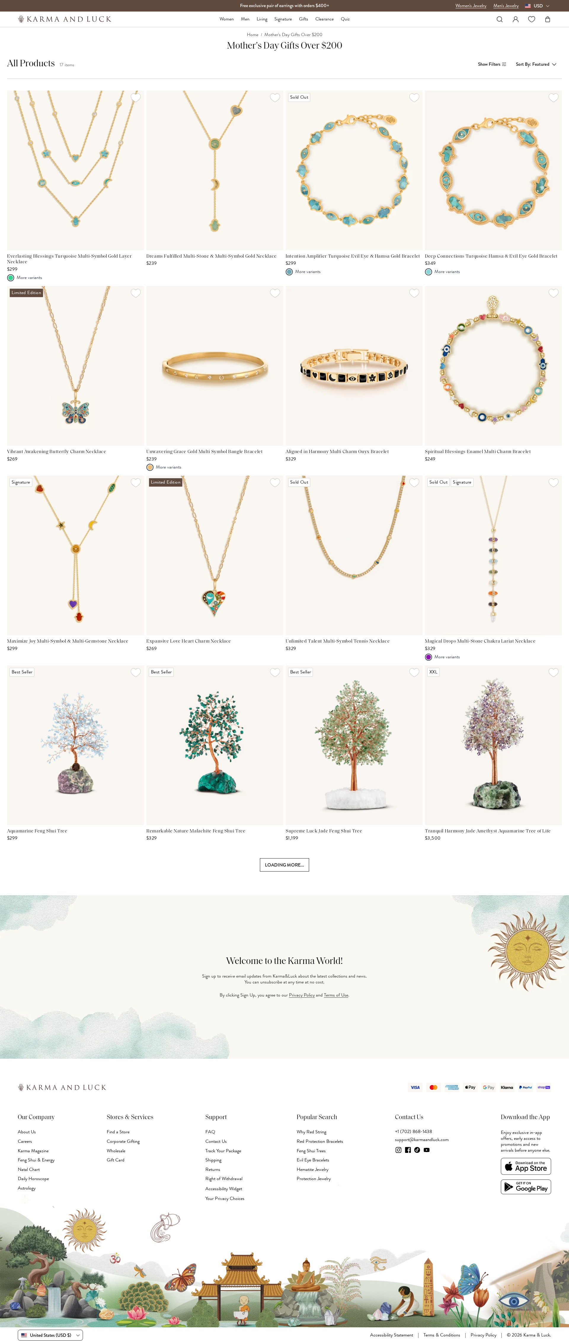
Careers (25, 1141)
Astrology (27, 1188)
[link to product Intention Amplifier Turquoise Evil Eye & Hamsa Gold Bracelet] (354, 170)
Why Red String (311, 1131)
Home (252, 35)
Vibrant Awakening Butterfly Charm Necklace (56, 452)
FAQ (210, 1131)
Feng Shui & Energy (36, 1160)
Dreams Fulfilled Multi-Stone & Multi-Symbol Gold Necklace (211, 256)
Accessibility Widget (223, 1188)
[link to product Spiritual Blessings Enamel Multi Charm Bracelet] (493, 366)
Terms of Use (336, 995)
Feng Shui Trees (311, 1150)
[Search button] (499, 19)
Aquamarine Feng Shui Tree (37, 831)
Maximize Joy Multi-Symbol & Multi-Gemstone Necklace (68, 641)
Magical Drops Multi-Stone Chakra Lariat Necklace (480, 641)
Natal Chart (29, 1169)
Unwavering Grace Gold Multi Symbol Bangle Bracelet (204, 452)
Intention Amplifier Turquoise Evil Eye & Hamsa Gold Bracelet (353, 256)
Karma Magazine (33, 1150)
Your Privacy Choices (224, 1198)
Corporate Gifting (123, 1141)
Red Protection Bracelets (320, 1141)
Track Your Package (223, 1150)
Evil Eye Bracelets (313, 1160)
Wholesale (116, 1150)
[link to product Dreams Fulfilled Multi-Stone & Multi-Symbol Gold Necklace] (214, 170)
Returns (212, 1169)
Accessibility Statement (391, 1335)
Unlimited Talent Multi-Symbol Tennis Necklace (338, 641)
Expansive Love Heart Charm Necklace (188, 641)
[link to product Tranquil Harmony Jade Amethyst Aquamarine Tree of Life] (493, 745)
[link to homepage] (65, 19)
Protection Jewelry (314, 1178)
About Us (27, 1131)
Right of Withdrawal (223, 1178)
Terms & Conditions (441, 1335)
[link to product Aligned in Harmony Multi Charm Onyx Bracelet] (354, 366)
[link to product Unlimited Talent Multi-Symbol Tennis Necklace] (354, 555)
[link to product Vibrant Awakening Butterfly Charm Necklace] (75, 366)
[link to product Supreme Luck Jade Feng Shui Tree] (354, 745)
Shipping (213, 1160)
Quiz (345, 19)
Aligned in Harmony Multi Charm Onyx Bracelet (337, 452)
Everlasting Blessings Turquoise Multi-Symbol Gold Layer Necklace (69, 259)
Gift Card (115, 1160)
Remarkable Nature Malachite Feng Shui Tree (195, 831)
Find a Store (118, 1131)
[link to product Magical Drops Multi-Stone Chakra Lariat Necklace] (493, 555)
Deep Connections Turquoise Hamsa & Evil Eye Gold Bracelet (491, 256)
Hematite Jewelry (312, 1169)
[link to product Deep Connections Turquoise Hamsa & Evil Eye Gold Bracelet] (493, 170)
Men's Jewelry (506, 6)
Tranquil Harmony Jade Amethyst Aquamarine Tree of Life (488, 831)
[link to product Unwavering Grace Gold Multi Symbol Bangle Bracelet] (214, 366)
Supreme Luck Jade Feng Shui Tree (324, 831)
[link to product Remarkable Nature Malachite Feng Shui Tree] (214, 745)
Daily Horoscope (33, 1178)
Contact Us (216, 1141)
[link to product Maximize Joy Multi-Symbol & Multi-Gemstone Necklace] (75, 555)
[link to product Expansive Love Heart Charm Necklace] (214, 555)
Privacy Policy (302, 995)
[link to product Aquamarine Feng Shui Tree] (75, 745)
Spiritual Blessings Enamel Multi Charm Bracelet (478, 452)
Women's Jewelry (470, 6)
